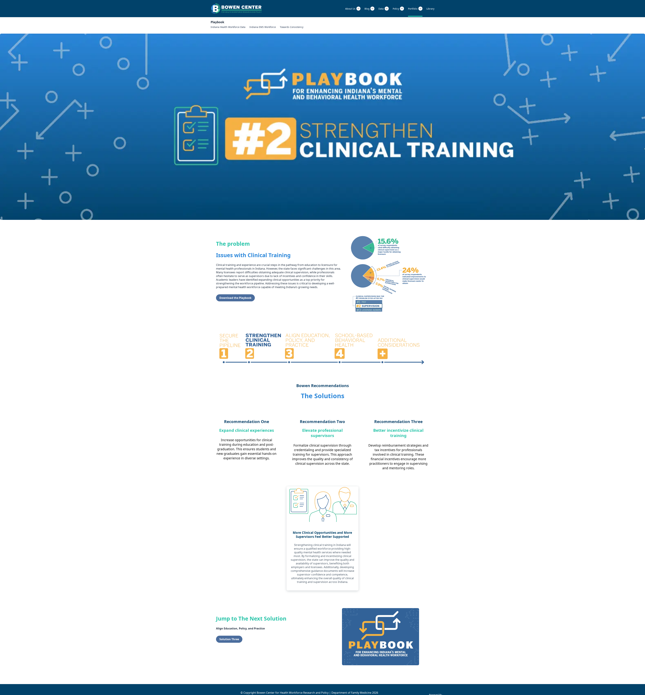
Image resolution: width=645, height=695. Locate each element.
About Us (350, 8)
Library (430, 8)
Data (381, 8)
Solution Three (229, 639)
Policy (396, 8)
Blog (367, 8)
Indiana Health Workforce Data (228, 27)
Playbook (217, 22)
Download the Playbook (235, 298)
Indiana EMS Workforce (262, 27)
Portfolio (412, 8)
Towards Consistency (291, 27)
